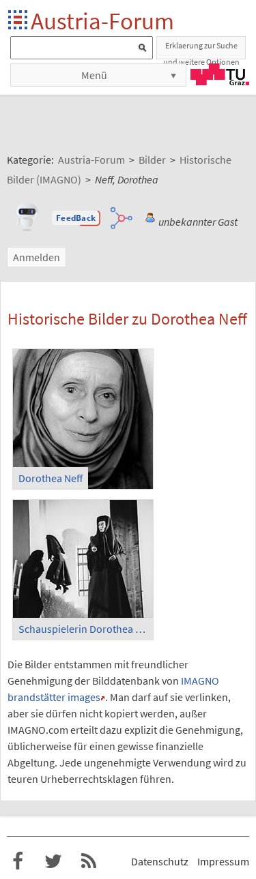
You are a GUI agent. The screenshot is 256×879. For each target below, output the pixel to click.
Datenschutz (159, 861)
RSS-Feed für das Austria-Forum (89, 861)
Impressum (223, 861)
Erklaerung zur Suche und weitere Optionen (201, 49)
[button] (76, 218)
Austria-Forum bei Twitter (53, 861)
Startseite (19, 21)
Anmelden (36, 257)
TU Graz (219, 74)
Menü (94, 75)
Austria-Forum (102, 20)
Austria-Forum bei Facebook (18, 861)
